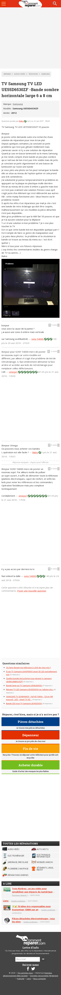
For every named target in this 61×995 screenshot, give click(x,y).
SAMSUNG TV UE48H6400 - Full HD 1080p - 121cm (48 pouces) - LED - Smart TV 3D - (29, 698)
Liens (5, 900)
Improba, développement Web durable (27, 974)
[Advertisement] (30, 38)
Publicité (20, 978)
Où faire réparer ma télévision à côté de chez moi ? (28, 667)
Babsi (21, 121)
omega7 (13, 371)
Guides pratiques (18, 901)
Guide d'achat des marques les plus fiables (30, 771)
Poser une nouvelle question (31, 590)
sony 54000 (37, 338)
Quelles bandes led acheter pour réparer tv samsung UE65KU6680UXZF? (29, 680)
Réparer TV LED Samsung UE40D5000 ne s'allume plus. (29, 689)
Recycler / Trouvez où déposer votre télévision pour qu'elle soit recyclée (30, 756)
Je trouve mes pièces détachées (30, 728)
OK (43, 959)
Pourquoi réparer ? (20, 895)
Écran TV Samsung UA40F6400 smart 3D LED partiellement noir (31, 673)
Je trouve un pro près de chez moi (30, 741)
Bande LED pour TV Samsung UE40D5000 (24, 703)
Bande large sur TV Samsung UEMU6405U (24, 685)
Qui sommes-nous (25, 973)
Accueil (30, 3)
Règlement (53, 975)
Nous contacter (39, 978)
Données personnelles (39, 975)
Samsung (18, 104)
